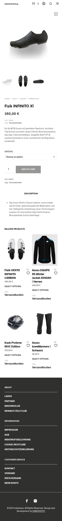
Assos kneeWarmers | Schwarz (41, 346)
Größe (9, 152)
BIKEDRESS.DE (12, 405)
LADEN (8, 396)
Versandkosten (15, 123)
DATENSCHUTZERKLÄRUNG (19, 449)
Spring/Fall (34, 99)
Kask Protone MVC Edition (13, 344)
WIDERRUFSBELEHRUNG (18, 439)
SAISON (23, 99)
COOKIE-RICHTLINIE (15, 444)
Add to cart (28, 169)
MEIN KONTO (12, 483)
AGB (7, 434)
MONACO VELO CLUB (16, 410)
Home (7, 99)
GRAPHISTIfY (39, 511)
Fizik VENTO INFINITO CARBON (12, 273)
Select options (13, 287)
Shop (14, 99)
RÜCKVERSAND (13, 478)
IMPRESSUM (11, 429)
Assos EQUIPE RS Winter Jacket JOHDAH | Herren (41, 275)
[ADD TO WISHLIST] (28, 272)
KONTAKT (10, 468)
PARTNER (10, 401)
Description (31, 194)
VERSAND (10, 473)
